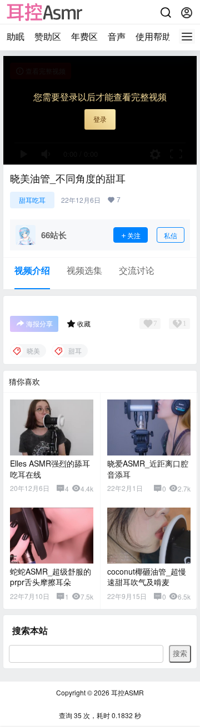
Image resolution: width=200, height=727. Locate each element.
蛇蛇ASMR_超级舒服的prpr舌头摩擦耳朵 (50, 577)
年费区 (84, 36)
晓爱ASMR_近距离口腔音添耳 (147, 469)
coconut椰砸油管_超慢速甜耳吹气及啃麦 (146, 577)
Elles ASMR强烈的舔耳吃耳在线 (50, 469)
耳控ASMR (126, 692)
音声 (117, 36)
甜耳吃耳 (32, 199)
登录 (100, 119)
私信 (170, 235)
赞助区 (47, 36)
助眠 (15, 36)
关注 (134, 235)
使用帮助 (153, 36)
